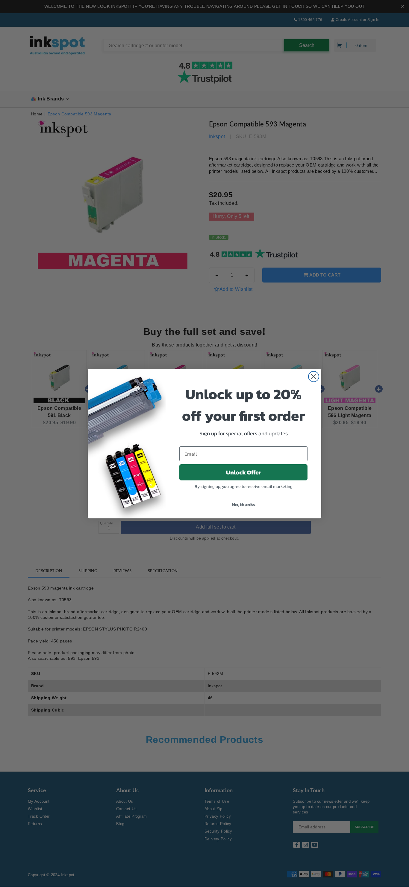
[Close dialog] (313, 376)
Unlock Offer (243, 472)
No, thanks (243, 504)
